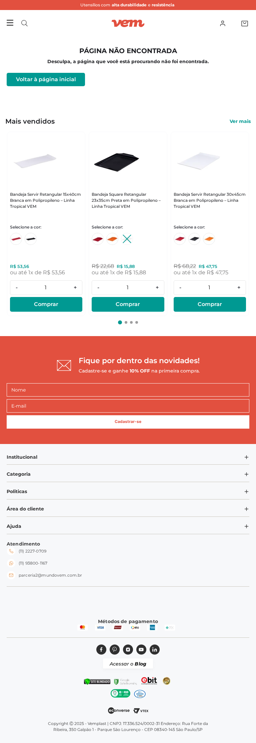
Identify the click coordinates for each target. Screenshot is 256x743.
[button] (24, 23)
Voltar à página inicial (46, 79)
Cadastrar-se (128, 421)
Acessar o (128, 664)
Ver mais (240, 121)
